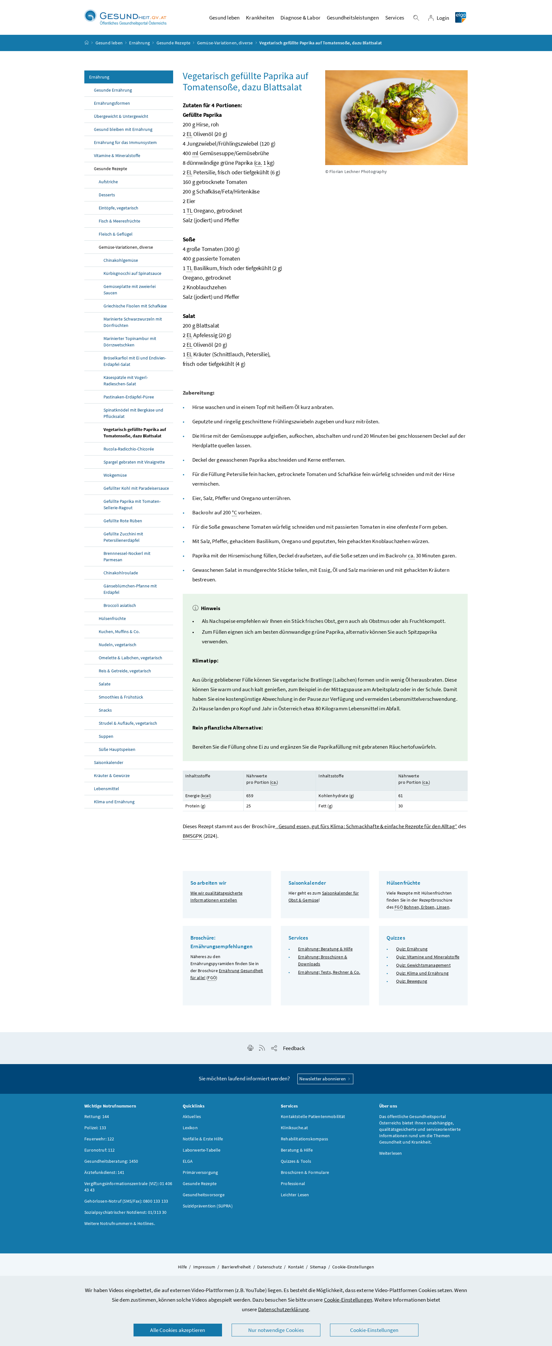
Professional (293, 1183)
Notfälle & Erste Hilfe (203, 1139)
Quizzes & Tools (296, 1161)
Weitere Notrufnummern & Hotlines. (119, 1223)
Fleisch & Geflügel (116, 234)
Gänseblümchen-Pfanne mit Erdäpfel (130, 589)
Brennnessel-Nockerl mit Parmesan (126, 556)
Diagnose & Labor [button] (300, 17)
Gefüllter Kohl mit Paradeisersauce (136, 488)
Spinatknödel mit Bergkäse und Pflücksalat (133, 413)
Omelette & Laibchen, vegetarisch (130, 658)
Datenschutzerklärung (283, 1309)
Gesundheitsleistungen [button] (353, 17)
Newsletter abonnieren (323, 1079)
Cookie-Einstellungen (348, 1299)
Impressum (204, 1267)
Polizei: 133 (95, 1127)
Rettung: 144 (96, 1116)
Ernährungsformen (112, 103)
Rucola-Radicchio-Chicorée (128, 449)
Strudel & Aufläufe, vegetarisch (128, 723)
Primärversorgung (200, 1172)
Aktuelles (192, 1116)
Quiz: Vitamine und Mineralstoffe (427, 957)
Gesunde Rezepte (174, 43)
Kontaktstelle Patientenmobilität (313, 1116)
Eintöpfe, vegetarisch (118, 208)
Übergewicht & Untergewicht (121, 116)
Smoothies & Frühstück (121, 697)
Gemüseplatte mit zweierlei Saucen (129, 290)
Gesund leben (109, 43)
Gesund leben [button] (224, 17)
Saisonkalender (108, 762)
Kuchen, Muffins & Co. (119, 631)
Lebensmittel (106, 788)
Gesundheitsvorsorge (204, 1195)
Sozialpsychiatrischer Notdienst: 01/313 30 (125, 1212)
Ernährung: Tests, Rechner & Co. (329, 972)
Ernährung (139, 43)
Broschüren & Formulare (305, 1172)
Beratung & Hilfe (297, 1150)
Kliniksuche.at (294, 1127)
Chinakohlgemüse (120, 260)
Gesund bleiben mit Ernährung (123, 129)
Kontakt (296, 1267)
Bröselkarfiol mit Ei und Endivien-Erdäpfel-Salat (134, 361)
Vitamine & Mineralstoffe (117, 155)
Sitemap (318, 1267)
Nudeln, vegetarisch (117, 644)
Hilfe (182, 1267)
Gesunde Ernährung (113, 90)
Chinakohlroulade (120, 573)
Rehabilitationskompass (304, 1139)
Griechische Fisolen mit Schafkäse (135, 306)
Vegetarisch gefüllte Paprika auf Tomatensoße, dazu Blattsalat (134, 433)
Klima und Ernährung (114, 802)
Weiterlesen (390, 1153)
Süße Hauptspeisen (117, 749)
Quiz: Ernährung (411, 949)
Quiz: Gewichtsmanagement (423, 965)
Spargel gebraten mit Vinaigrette (134, 462)
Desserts (107, 195)
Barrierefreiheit (236, 1267)
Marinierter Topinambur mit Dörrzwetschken (129, 342)
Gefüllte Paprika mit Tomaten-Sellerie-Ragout (132, 504)
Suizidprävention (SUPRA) (208, 1206)
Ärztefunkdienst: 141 (104, 1172)
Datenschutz (269, 1267)
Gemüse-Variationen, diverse (225, 43)
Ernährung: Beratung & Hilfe (325, 949)
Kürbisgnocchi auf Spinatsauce (132, 273)
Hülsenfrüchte (112, 618)
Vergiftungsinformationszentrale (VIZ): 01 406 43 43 (128, 1187)
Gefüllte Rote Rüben (122, 521)
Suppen (106, 736)
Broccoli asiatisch (119, 605)
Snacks (105, 710)
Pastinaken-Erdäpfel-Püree (128, 397)
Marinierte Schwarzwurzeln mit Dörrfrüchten (132, 322)
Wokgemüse (115, 475)
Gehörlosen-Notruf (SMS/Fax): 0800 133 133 (126, 1201)
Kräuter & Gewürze (112, 775)
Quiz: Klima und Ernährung (422, 973)
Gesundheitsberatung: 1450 (111, 1161)
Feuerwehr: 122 (99, 1139)
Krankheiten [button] (260, 17)
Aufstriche (108, 182)
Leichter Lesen (295, 1195)
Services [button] (394, 17)
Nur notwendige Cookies (276, 1330)
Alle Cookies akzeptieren (177, 1330)
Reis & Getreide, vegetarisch (125, 671)
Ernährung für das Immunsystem (125, 142)
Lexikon (190, 1127)
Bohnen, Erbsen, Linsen (426, 907)
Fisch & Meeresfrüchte (119, 221)
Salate (105, 684)
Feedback (294, 1048)
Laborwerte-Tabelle (202, 1150)
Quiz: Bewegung (411, 981)
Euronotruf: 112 (99, 1150)
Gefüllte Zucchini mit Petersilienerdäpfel (123, 537)
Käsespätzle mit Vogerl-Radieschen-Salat (125, 380)
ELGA (188, 1161)
